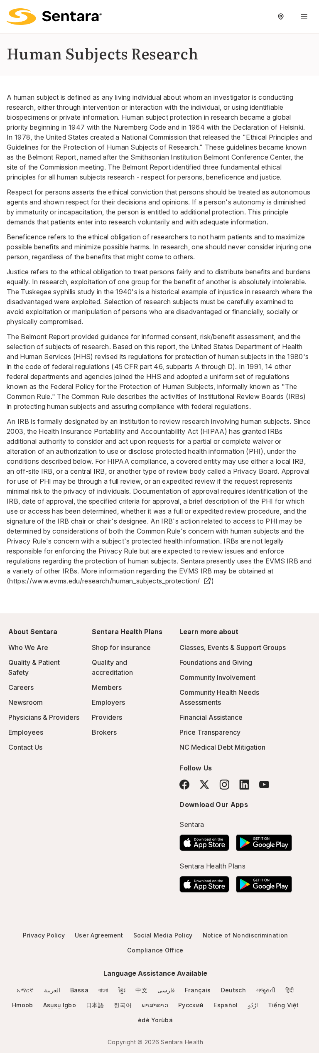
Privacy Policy (44, 935)
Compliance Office (155, 950)
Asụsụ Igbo (59, 1005)
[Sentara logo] (54, 16)
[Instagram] (224, 784)
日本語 (95, 1005)
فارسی (166, 990)
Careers (21, 687)
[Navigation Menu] (304, 16)
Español (225, 1005)
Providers (107, 717)
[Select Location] (280, 16)
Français (198, 990)
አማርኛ (25, 990)
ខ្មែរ (122, 990)
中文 (141, 990)
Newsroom (25, 702)
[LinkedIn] (244, 784)
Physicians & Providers (43, 717)
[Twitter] (204, 785)
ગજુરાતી (265, 990)
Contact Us (25, 747)
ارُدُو (253, 1005)
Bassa (79, 990)
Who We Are (28, 647)
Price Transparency (209, 732)
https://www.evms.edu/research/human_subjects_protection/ (104, 581)
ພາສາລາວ (155, 1005)
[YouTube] (264, 784)
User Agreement (99, 935)
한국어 (123, 1005)
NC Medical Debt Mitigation (222, 747)
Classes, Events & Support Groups (232, 647)
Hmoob (22, 1005)
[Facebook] (184, 785)
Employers (108, 702)
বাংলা (103, 990)
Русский (191, 1005)
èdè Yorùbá (155, 1019)
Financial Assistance (211, 717)
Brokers (104, 732)
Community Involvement (217, 677)
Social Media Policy (163, 935)
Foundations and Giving (215, 662)
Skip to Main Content (12, 11)
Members (107, 687)
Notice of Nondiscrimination (245, 935)
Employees (25, 732)
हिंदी (289, 990)
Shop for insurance (121, 647)
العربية (52, 990)
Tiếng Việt (283, 1005)
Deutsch (233, 990)
